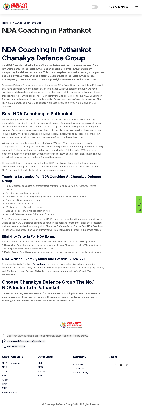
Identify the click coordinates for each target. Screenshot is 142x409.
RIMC (40, 363)
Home (5, 22)
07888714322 (120, 7)
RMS (40, 367)
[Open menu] (137, 8)
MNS (4, 388)
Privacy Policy (80, 372)
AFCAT (6, 379)
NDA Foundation (11, 363)
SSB (4, 375)
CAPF (5, 384)
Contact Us (79, 368)
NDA (4, 367)
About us (78, 364)
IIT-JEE (41, 371)
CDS (4, 371)
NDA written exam (40, 264)
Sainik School (9, 392)
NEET (41, 375)
